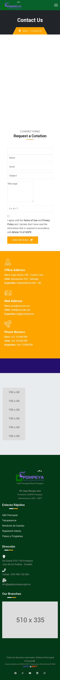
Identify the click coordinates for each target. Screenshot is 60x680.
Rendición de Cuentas (13, 525)
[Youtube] (30, 673)
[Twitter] (23, 673)
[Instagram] (44, 673)
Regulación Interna (11, 531)
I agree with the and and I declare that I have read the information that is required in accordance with (28, 226)
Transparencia (9, 520)
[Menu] (56, 5)
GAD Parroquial (10, 515)
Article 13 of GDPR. (22, 232)
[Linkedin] (37, 673)
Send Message (20, 240)
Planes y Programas (12, 536)
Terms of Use (30, 220)
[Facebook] (15, 673)
